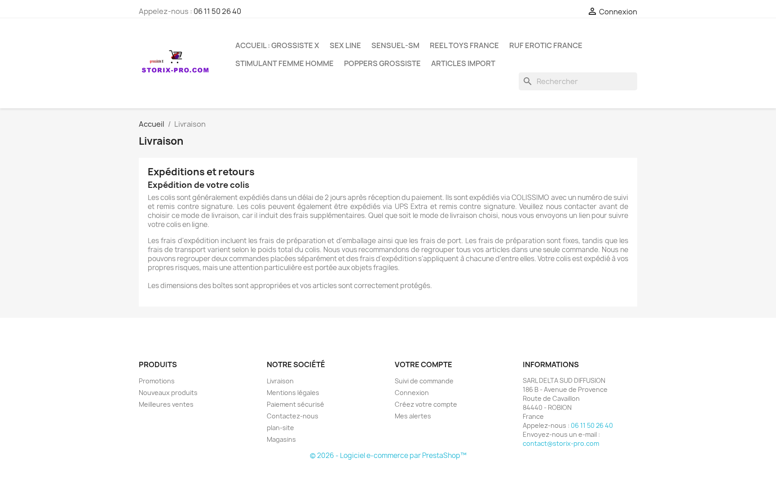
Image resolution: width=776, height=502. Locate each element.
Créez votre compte (426, 404)
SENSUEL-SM (395, 45)
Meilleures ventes (166, 404)
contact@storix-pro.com (561, 443)
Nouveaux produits (168, 392)
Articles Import (463, 63)
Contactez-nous (292, 416)
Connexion (412, 392)
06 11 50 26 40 (217, 11)
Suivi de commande (424, 381)
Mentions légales (293, 392)
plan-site (280, 427)
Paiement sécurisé (295, 404)
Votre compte (423, 364)
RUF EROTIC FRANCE (545, 45)
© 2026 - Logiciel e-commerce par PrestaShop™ (388, 455)
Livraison (280, 381)
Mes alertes (413, 416)
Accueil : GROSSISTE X (277, 45)
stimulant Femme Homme (284, 63)
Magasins (281, 439)
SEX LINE (345, 45)
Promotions (157, 381)
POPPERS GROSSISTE (382, 63)
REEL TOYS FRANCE (464, 45)
